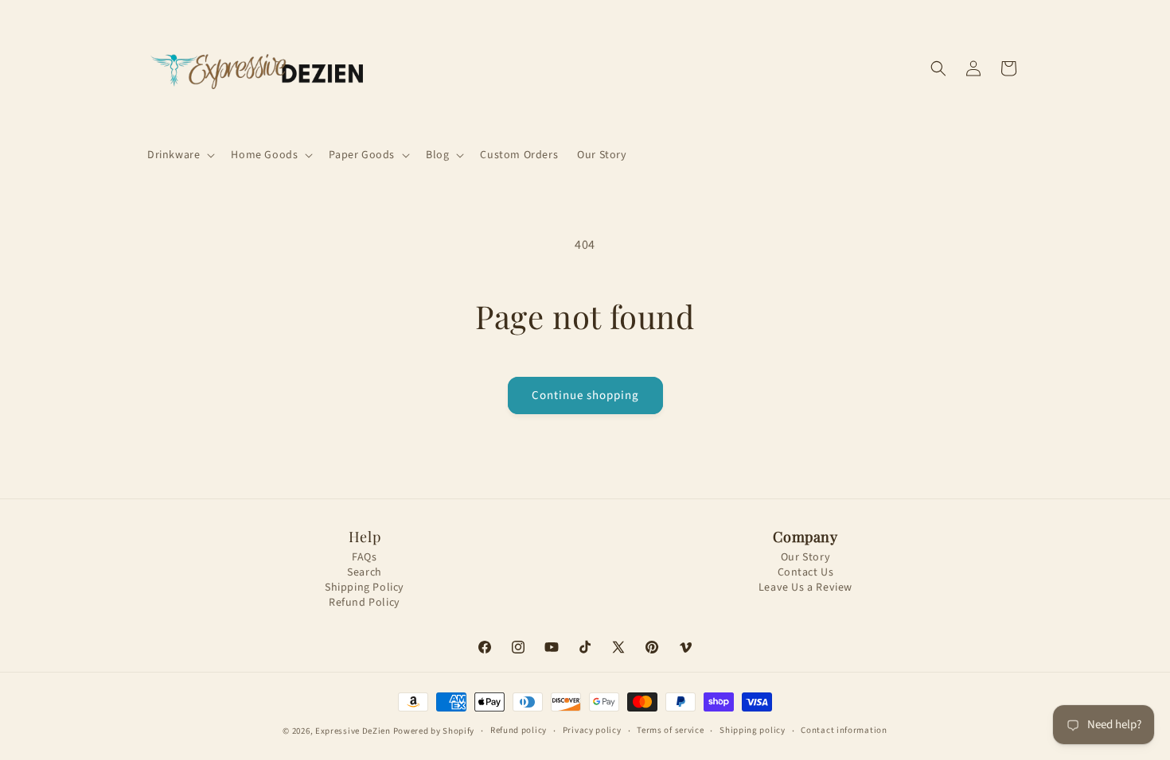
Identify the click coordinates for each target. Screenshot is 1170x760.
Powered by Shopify (434, 731)
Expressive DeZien (354, 731)
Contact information (844, 730)
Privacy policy (592, 730)
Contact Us (806, 572)
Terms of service (670, 730)
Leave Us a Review (805, 587)
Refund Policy (364, 603)
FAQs (364, 557)
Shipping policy (753, 730)
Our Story (805, 557)
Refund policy (518, 730)
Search (364, 572)
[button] (179, 155)
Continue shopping (585, 395)
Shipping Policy (364, 587)
